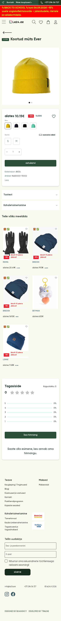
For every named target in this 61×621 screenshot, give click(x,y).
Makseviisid (44, 485)
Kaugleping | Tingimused (16, 485)
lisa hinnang (30, 435)
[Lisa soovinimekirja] (53, 116)
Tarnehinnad (10, 519)
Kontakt (8, 497)
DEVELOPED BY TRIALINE (39, 611)
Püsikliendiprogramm (14, 501)
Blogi (7, 489)
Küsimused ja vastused (15, 493)
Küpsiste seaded (12, 506)
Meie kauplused (23, 2)
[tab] (29, 102)
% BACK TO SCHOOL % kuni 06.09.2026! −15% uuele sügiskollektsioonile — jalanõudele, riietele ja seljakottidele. (30, 11)
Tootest (8, 195)
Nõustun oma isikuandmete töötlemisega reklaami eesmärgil (31, 563)
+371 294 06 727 (30, 587)
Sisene (17, 572)
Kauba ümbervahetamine (16, 523)
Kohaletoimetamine (15, 205)
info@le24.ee (10, 587)
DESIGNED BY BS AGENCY (16, 611)
